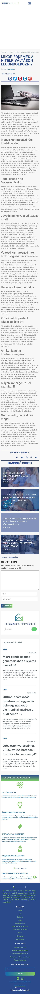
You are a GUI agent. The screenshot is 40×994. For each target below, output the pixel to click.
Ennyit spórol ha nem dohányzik (15, 873)
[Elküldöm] (34, 629)
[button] (10, 79)
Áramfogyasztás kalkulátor (13, 812)
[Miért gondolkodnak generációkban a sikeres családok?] (20, 477)
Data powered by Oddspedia (20, 990)
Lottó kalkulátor (9, 792)
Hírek (5, 649)
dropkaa (23, 985)
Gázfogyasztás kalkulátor (13, 834)
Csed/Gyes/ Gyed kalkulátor (13, 856)
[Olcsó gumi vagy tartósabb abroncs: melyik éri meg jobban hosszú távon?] (20, 544)
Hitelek (11, 52)
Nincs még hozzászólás (9, 557)
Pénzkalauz (11, 69)
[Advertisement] (20, 28)
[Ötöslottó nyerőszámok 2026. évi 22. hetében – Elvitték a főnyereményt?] (20, 522)
